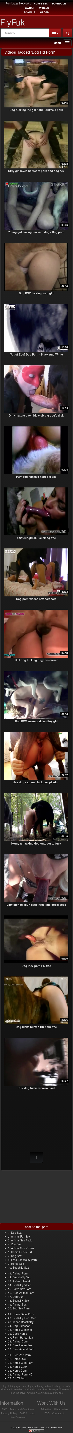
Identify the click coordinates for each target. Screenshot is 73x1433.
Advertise (46, 1409)
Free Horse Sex (22, 1345)
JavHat (29, 8)
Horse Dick (19, 1359)
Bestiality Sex (21, 1300)
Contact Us (58, 1413)
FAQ (4, 1409)
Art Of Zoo (19, 1378)
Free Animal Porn (23, 1293)
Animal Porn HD (22, 1374)
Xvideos (44, 8)
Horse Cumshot (22, 1330)
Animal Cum (20, 1341)
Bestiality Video (22, 1285)
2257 (32, 1413)
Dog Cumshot (21, 1326)
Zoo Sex (16, 1244)
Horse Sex (17, 1264)
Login (45, 12)
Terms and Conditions (22, 1409)
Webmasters (61, 1409)
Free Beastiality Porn (24, 1260)
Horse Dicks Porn (23, 1314)
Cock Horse (20, 1333)
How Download (18, 1417)
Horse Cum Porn (23, 1363)
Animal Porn (20, 1273)
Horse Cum (20, 1370)
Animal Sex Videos (22, 1248)
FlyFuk (12, 22)
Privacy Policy (9, 1413)
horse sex (40, 3)
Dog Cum (18, 1297)
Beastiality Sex (22, 1277)
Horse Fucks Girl (21, 1252)
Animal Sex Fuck (21, 1240)
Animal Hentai (21, 1281)
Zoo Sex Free (21, 1308)
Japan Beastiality (23, 1322)
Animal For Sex (20, 1236)
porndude (59, 3)
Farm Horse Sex (23, 1337)
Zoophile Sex (21, 1267)
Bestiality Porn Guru (25, 1318)
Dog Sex (16, 1232)
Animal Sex (19, 1304)
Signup (30, 12)
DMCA (23, 1413)
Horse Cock (20, 1366)
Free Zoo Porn (22, 1355)
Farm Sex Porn (22, 1289)
